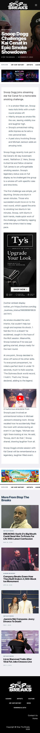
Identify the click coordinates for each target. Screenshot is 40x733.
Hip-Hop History (17, 65)
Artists (30, 65)
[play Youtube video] (20, 398)
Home (35, 718)
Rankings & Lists (20, 707)
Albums (8, 699)
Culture (31, 699)
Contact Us (33, 715)
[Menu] (36, 5)
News (29, 703)
